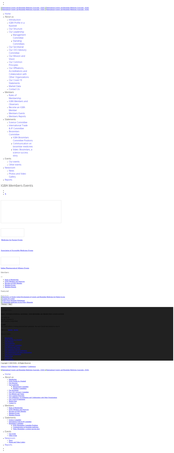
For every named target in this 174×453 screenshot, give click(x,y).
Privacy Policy (9, 360)
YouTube (16, 330)
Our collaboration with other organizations (18, 352)
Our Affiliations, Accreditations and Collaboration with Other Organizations (19, 72)
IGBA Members (13, 366)
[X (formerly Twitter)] (5, 194)
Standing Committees (18, 42)
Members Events (17, 113)
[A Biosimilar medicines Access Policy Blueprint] (17, 302)
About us (4, 366)
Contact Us (14, 89)
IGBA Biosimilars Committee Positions (23, 139)
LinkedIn (10, 330)
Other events (15, 164)
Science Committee (18, 122)
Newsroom (10, 167)
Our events (14, 161)
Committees (23, 366)
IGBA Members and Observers (18, 103)
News (11, 170)
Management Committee (19, 36)
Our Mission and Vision (12, 347)
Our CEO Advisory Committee (17, 51)
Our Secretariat (16, 46)
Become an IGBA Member (13, 283)
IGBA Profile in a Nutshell (17, 24)
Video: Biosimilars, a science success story (22, 152)
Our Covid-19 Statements (15, 81)
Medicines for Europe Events (12, 240)
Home (8, 13)
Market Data (15, 86)
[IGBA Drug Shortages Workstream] (13, 300)
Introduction (15, 19)
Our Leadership (16, 31)
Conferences (32, 366)
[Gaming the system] (8, 299)
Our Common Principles (15, 63)
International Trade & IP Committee (18, 127)
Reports (8, 179)
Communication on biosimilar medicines (23, 145)
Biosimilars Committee (14, 133)
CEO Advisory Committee (13, 345)
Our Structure (15, 28)
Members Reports (17, 116)
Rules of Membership (15, 97)
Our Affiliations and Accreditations (16, 350)
